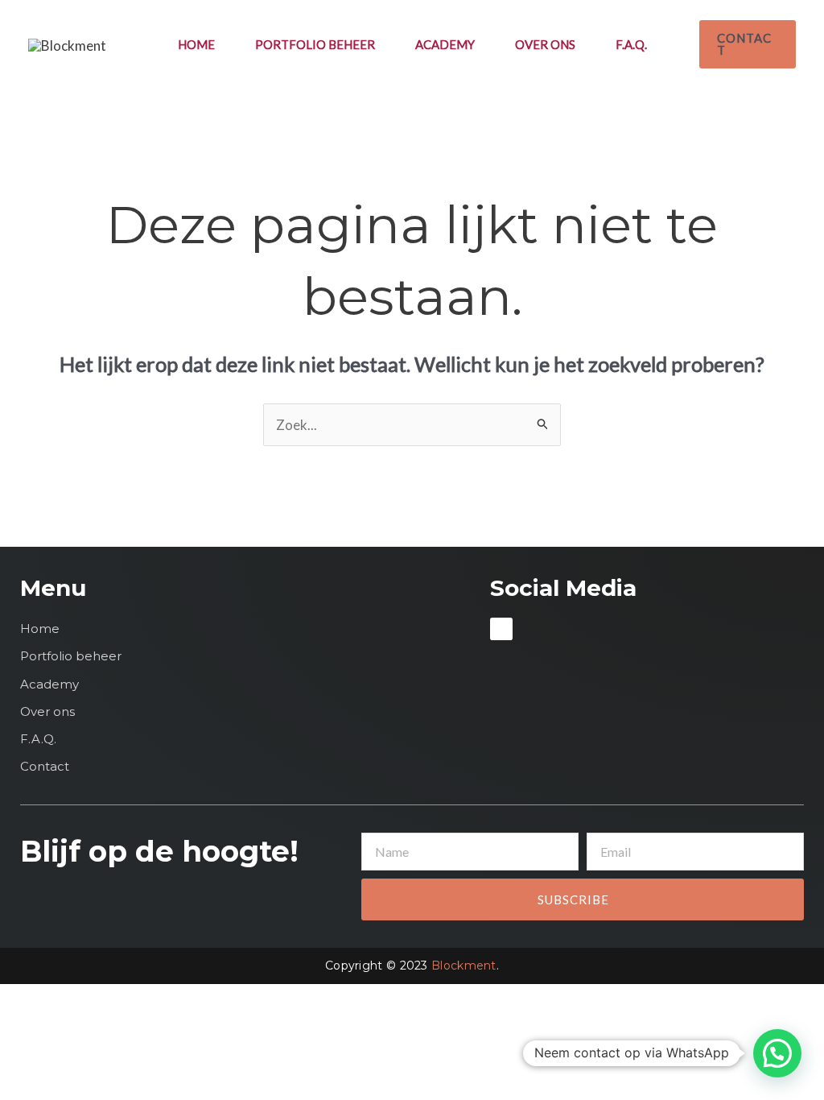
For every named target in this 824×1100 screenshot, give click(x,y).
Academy (445, 44)
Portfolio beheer (315, 44)
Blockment (463, 965)
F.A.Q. (631, 44)
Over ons (545, 44)
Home (196, 44)
